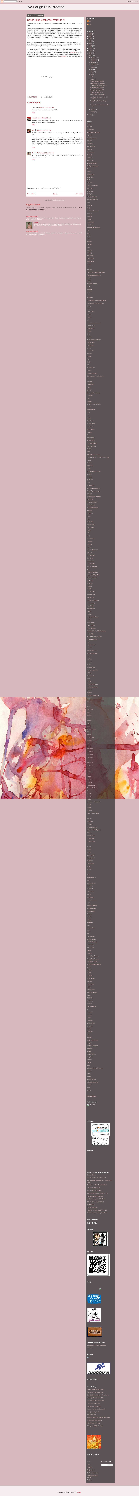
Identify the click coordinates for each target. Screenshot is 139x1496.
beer (88, 233)
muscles (89, 662)
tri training (90, 1001)
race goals (90, 748)
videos (89, 1029)
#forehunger (90, 129)
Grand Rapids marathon (93, 488)
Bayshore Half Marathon (93, 227)
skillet (88, 866)
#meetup (89, 140)
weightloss (90, 1057)
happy (88, 516)
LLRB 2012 (90, 580)
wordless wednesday (93, 1082)
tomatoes (89, 970)
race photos (90, 751)
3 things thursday (92, 196)
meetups (89, 614)
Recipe (89, 776)
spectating (90, 886)
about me (89, 205)
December (94, 57)
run (88, 816)
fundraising (90, 465)
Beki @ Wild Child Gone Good (95, 1389)
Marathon (89, 589)
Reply (33, 112)
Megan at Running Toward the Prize (97, 1210)
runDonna (89, 824)
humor (89, 530)
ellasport (89, 401)
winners (89, 1071)
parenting (89, 701)
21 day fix (90, 194)
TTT (88, 1009)
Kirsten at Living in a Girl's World (96, 1199)
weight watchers (91, 1054)
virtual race (90, 1031)
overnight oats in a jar (93, 695)
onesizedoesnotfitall (92, 687)
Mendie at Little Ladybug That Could (97, 1213)
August (93, 67)
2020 (90, 34)
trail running (90, 984)
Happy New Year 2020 (33, 205)
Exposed (35, 222)
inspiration (90, 541)
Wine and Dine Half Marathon (95, 1068)
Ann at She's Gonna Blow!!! (94, 1190)
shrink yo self (91, 855)
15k (88, 168)
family (88, 418)
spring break (90, 897)
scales (89, 849)
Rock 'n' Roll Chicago (93, 813)
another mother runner (93, 210)
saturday (89, 846)
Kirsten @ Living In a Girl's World (96, 1409)
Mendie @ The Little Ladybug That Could (98, 1417)
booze (88, 264)
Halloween (90, 510)
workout (89, 1085)
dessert (89, 370)
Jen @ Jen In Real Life (93, 1403)
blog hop (89, 250)
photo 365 (90, 709)
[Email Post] (41, 97)
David (88, 362)
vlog (88, 1034)
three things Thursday (93, 956)
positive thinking (91, 729)
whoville (89, 1059)
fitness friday (90, 437)
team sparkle (90, 936)
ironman (89, 547)
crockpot (89, 353)
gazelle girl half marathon (94, 471)
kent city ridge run (92, 566)
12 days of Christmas (93, 166)
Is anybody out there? (32, 216)
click (88, 334)
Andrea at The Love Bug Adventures (97, 1185)
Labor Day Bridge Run (93, 575)
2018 (90, 36)
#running (89, 154)
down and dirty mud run (93, 393)
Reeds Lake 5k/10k (92, 788)
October (93, 62)
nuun (88, 678)
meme (89, 620)
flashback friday (91, 446)
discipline (89, 381)
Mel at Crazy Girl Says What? (95, 1201)
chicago (89, 314)
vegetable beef (91, 1023)
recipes (89, 779)
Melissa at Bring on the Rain (95, 1196)
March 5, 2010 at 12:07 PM (46, 153)
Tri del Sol (90, 998)
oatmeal (89, 681)
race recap (90, 754)
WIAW (89, 1062)
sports (89, 894)
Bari (33, 130)
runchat (89, 818)
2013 (90, 48)
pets (88, 706)
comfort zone (90, 342)
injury (88, 535)
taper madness (91, 928)
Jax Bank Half (91, 555)
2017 (90, 38)
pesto (88, 704)
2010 (90, 55)
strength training (91, 908)
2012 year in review (92, 185)
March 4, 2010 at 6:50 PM (44, 130)
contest (89, 348)
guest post (90, 499)
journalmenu (90, 561)
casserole (89, 292)
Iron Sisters (90, 1348)
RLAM (89, 804)
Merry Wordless (91, 628)
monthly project (91, 645)
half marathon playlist (93, 507)
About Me (89, 1467)
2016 (90, 41)
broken (89, 278)
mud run (89, 659)
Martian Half (90, 597)
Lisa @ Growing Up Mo (93, 1412)
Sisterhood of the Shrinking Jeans (96, 1345)
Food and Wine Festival (93, 454)
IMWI (88, 533)
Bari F (90, 21)
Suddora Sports (91, 1175)
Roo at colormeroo (92, 1207)
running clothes (91, 835)
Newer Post (31, 194)
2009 (90, 114)
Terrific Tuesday (91, 939)
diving (88, 387)
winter (88, 1073)
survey (89, 919)
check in (89, 309)
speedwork (90, 888)
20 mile (89, 171)
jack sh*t (89, 552)
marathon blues (91, 592)
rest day (89, 796)
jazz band (89, 558)
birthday (89, 241)
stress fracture (91, 911)
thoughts (89, 953)
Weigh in (89, 1037)
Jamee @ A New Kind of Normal (96, 1400)
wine (88, 1065)
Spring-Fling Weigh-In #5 (97, 81)
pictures (89, 715)
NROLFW (89, 673)
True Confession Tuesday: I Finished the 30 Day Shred (98, 84)
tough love (90, 975)
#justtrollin (90, 135)
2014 (90, 46)
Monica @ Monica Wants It (94, 1420)
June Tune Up (91, 563)
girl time (89, 474)
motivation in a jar (92, 650)
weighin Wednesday (92, 1045)
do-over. (89, 390)
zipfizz (89, 1090)
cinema (89, 331)
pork (88, 726)
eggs (88, 398)
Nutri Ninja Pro (91, 676)
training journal (91, 989)
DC (88, 365)
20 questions (90, 174)
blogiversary (90, 255)
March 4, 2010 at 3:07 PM (43, 118)
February (93, 109)
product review (91, 737)
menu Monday (91, 622)
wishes (89, 1076)
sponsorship (90, 891)
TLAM (88, 967)
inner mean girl (91, 538)
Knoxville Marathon (92, 572)
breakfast (89, 269)
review (89, 799)
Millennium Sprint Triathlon (94, 636)
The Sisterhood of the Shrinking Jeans (97, 1193)
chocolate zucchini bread (94, 323)
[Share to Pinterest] (52, 97)
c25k (88, 286)
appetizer (89, 213)
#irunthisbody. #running (93, 132)
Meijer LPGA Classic (93, 617)
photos (89, 712)
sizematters (90, 863)
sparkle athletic (91, 883)
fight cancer (73, 52)
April (92, 76)
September (94, 65)
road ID (89, 807)
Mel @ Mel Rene (91, 1414)
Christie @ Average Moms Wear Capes (98, 1395)
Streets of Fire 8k (92, 905)
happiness (90, 513)
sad (88, 844)
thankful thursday (92, 942)
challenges (90, 297)
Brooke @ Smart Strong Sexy (95, 1392)
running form (90, 838)
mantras (89, 586)
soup (88, 880)
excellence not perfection (94, 404)
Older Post (79, 194)
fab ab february (91, 409)
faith (88, 412)
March (92, 79)
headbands (90, 521)
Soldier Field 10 (91, 877)
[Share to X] (48, 97)
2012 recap (90, 182)
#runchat (89, 149)
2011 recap (90, 177)
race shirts (90, 762)
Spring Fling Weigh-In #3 (97, 90)
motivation (90, 648)
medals (89, 611)
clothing (89, 337)
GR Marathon (90, 485)
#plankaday (90, 143)
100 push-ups (91, 160)
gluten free (90, 479)
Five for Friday (91, 440)
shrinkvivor (90, 860)
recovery (89, 782)
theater (89, 950)
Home (55, 194)
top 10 (89, 973)
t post (88, 925)
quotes (89, 746)
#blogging (89, 126)
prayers (89, 734)
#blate (88, 124)
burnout (89, 281)
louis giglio (90, 583)
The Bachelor (90, 947)
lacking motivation (92, 578)
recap (88, 774)
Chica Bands (90, 311)
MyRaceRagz (91, 1204)
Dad (88, 359)
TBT (88, 933)
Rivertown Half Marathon (94, 802)
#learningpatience (92, 138)
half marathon (91, 505)
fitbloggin (89, 432)
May (92, 74)
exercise (89, 407)
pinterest (89, 720)
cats (88, 295)
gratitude (89, 493)
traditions (89, 981)
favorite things (91, 423)
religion (89, 793)
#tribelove (89, 157)
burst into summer (92, 283)
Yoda (88, 1087)
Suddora (89, 914)
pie (88, 718)
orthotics (89, 692)
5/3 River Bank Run (92, 199)
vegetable (89, 1020)
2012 (90, 50)
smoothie (89, 869)
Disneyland (90, 384)
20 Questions (90, 1470)
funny (88, 468)
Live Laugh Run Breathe (45, 7)
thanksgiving (90, 945)
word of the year (91, 1079)
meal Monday (91, 606)
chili (88, 320)
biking (88, 239)
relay (88, 790)
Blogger (79, 1492)
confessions (90, 345)
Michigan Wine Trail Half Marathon (96, 631)
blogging (89, 253)
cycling (89, 356)
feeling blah (90, 426)
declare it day (91, 367)
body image (90, 258)
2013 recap (90, 191)
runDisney (90, 821)
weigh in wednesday (92, 1040)
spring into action (92, 900)
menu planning (91, 625)
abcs (88, 202)
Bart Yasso (90, 224)
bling (88, 247)
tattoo (88, 931)
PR (88, 732)
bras (88, 267)
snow (88, 874)
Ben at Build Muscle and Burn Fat (96, 1177)
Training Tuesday (92, 992)
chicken (89, 317)
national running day (92, 670)
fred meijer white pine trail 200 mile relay (98, 457)
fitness (89, 435)
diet (88, 379)
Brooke (34, 118)
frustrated (89, 463)
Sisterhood (63, 56)
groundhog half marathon (94, 496)
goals (88, 482)
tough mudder (91, 978)
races (88, 768)
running (89, 832)
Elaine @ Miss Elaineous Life (95, 1398)
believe (89, 236)
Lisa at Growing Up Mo (93, 1187)
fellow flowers (91, 429)
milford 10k (90, 634)
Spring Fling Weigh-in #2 (97, 92)
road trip (89, 810)
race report (90, 757)
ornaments (90, 690)
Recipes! (89, 1480)
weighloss (90, 1048)
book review (90, 261)
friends (89, 460)
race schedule (91, 760)
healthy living (90, 524)
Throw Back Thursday (93, 959)
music (88, 664)
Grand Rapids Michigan (93, 491)
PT (88, 743)
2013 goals (90, 188)
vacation (89, 1015)
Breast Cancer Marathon (94, 275)
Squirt (88, 902)
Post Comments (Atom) (58, 200)
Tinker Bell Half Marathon (94, 964)
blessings (89, 244)
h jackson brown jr (92, 502)
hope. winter (90, 527)
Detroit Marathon (91, 373)
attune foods (90, 222)
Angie (88, 208)
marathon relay (91, 594)
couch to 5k (90, 351)
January (93, 111)
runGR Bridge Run (92, 827)
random (89, 771)
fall (88, 415)
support (89, 916)
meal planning (91, 608)
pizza (88, 723)
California (89, 289)
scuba (88, 852)
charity (89, 306)
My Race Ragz (91, 667)
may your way (91, 603)
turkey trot (90, 1012)
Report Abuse (91, 1096)
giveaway (89, 477)
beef (88, 230)
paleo (88, 698)
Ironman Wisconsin (92, 549)
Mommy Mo (35, 153)
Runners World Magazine (94, 830)
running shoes (91, 841)
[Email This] (45, 97)
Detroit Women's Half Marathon (95, 376)
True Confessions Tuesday (97, 94)
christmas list (91, 328)
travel (88, 995)
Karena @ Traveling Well (94, 1406)
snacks (89, 872)
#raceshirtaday (91, 146)
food (88, 451)
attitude (89, 219)
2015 (90, 43)
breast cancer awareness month (96, 272)
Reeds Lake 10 (91, 785)
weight (89, 1051)
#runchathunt (90, 152)
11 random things (92, 163)
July (92, 69)
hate (88, 519)
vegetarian (90, 1026)
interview (89, 544)
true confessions (91, 1006)
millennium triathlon (92, 639)
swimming (90, 922)
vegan (88, 1017)
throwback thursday (92, 961)
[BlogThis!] (46, 97)
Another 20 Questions (93, 1473)
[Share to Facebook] (50, 97)
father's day (90, 421)
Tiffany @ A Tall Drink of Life (95, 1426)
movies (89, 656)
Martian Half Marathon (93, 600)
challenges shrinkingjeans (96, 300)
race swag (90, 765)
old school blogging (92, 684)
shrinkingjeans (91, 858)
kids (88, 569)
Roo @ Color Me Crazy (93, 1423)
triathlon (89, 1003)
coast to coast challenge (94, 339)
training (89, 987)
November (94, 60)
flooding (89, 449)
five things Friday (92, 443)
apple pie (89, 216)
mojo (88, 642)
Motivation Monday (92, 653)
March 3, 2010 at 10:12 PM (46, 107)
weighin (89, 1043)
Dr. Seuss (90, 395)
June (92, 72)
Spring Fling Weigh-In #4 (97, 87)
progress (89, 740)
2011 (90, 53)
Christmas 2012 (91, 325)
